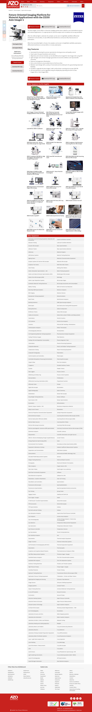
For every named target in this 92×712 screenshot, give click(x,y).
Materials (57, 676)
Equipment (43, 676)
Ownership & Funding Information (75, 689)
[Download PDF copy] (4, 22)
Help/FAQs (57, 687)
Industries (57, 680)
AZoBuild (10, 678)
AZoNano (10, 670)
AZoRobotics (11, 672)
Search (71, 672)
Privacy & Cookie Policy (75, 683)
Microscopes (17, 10)
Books (41, 678)
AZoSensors (26, 670)
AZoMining (10, 680)
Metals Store (43, 685)
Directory (42, 1)
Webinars (57, 670)
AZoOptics (10, 676)
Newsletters (72, 676)
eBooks (42, 680)
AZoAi (24, 674)
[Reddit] (4, 36)
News (41, 670)
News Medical (26, 676)
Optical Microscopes (26, 10)
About (71, 670)
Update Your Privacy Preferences (20, 710)
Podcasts (57, 683)
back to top (78, 694)
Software (42, 689)
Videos (42, 681)
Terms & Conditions (74, 681)
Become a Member (74, 674)
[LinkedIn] (4, 25)
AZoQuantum (26, 672)
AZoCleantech (11, 674)
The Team (57, 689)
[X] (4, 32)
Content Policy (73, 687)
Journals (42, 687)
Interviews (57, 672)
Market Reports (58, 674)
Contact (71, 678)
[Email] (4, 39)
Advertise (72, 680)
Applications (58, 678)
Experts (57, 685)
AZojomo (57, 681)
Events (42, 683)
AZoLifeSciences (27, 678)
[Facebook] (4, 29)
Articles (42, 672)
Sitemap (71, 685)
